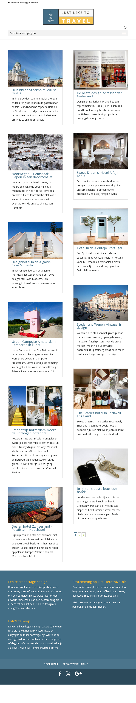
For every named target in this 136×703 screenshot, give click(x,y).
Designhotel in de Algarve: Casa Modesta (31, 263)
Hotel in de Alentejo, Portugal (99, 248)
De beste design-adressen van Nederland (100, 94)
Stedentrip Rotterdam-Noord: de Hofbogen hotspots (34, 431)
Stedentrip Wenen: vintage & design (99, 326)
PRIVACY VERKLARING (75, 664)
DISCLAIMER (51, 664)
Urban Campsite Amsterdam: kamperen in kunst (34, 343)
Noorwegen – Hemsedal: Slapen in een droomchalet (32, 175)
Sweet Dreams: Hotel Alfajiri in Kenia (100, 174)
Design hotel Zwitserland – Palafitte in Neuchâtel (32, 528)
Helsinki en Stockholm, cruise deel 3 (34, 91)
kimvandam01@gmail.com (97, 602)
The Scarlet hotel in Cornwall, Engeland (99, 414)
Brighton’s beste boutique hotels (97, 490)
